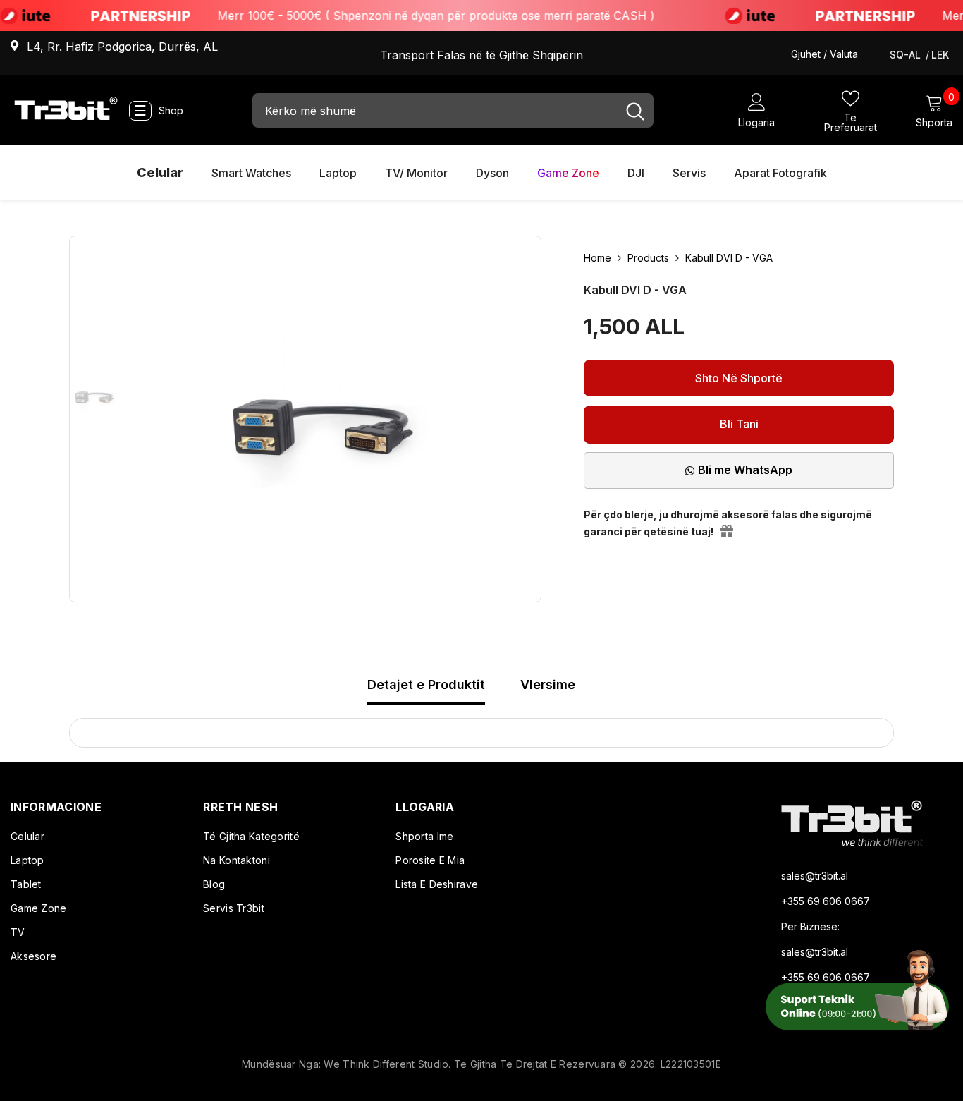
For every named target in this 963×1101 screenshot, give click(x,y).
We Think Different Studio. (389, 1064)
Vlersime (547, 684)
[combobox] (434, 110)
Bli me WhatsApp (745, 470)
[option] (94, 395)
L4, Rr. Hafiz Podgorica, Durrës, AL (122, 46)
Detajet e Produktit (426, 684)
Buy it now (739, 425)
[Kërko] (453, 110)
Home (597, 258)
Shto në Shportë (739, 378)
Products (648, 258)
